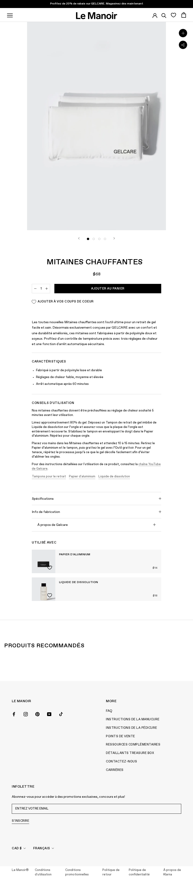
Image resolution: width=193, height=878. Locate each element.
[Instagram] (26, 713)
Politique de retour (111, 872)
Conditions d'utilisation (43, 872)
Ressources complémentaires (133, 744)
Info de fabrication (46, 512)
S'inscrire (20, 820)
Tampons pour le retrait (49, 476)
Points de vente (120, 736)
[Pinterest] (37, 713)
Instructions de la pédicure (131, 727)
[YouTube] (49, 713)
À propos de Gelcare (52, 525)
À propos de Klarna (172, 872)
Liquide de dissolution (114, 476)
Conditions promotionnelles (77, 872)
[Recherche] (163, 14)
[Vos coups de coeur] (173, 14)
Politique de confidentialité (139, 872)
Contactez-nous (121, 761)
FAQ (109, 711)
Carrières (115, 770)
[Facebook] (14, 713)
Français (41, 848)
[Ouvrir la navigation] (10, 14)
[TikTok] (61, 713)
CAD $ (17, 848)
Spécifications (43, 498)
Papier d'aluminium (82, 476)
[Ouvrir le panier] (183, 15)
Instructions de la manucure (132, 719)
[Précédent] (79, 238)
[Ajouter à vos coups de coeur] (49, 567)
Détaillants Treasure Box (130, 753)
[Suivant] (114, 238)
